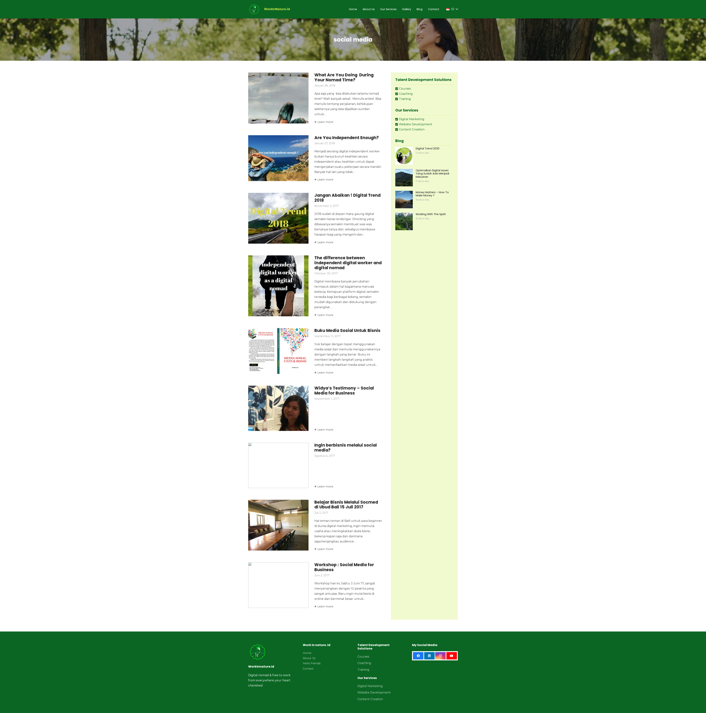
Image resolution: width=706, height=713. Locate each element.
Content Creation (370, 699)
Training (363, 669)
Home (307, 653)
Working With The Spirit (431, 214)
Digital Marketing (370, 686)
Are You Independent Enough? (346, 138)
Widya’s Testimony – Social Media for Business (344, 390)
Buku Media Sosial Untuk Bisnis (347, 330)
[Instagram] (440, 655)
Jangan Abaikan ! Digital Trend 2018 (347, 197)
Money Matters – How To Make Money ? (432, 193)
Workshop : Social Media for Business (344, 567)
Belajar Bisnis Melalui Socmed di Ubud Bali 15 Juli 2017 (346, 504)
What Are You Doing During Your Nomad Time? (344, 77)
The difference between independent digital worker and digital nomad (348, 263)
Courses (363, 656)
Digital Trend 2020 (427, 148)
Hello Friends (311, 663)
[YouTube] (451, 655)
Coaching (364, 663)
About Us (309, 658)
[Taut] (254, 9)
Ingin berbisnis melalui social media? (345, 447)
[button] (452, 9)
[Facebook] (418, 655)
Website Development (374, 692)
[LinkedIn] (429, 655)
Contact (308, 668)
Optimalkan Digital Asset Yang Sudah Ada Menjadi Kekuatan (432, 174)
